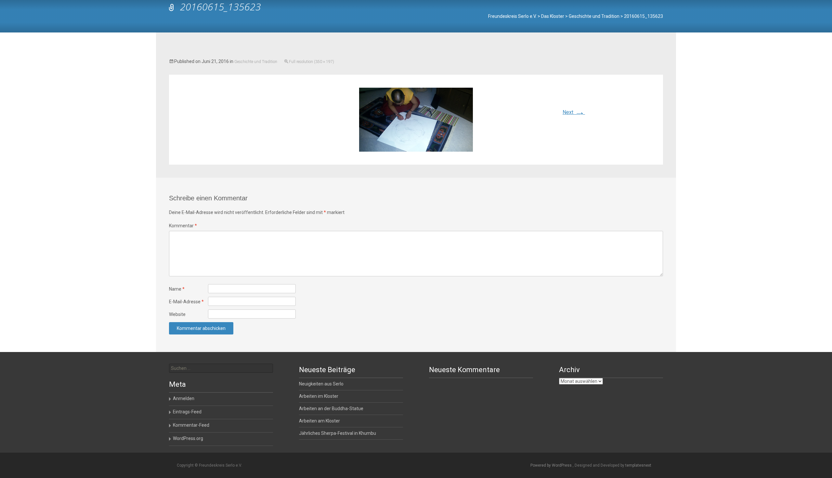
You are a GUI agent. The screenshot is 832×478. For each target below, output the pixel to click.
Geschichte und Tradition (255, 61)
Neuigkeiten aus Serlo (321, 383)
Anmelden (183, 398)
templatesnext (638, 465)
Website (177, 314)
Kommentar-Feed (191, 425)
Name (177, 289)
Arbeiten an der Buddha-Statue (331, 408)
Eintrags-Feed (187, 411)
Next (574, 112)
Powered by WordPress (551, 465)
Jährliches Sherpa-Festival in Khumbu (337, 433)
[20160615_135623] (416, 119)
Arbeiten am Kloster (319, 420)
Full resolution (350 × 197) (311, 61)
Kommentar (183, 225)
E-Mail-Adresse (186, 301)
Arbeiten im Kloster (318, 396)
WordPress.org (188, 438)
